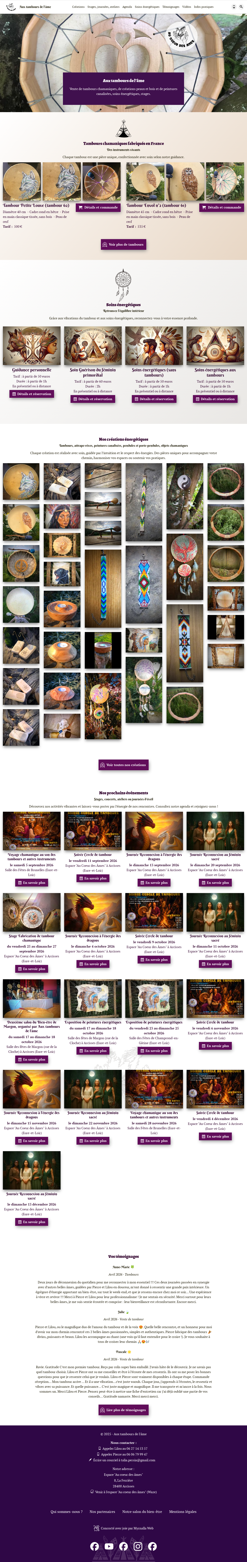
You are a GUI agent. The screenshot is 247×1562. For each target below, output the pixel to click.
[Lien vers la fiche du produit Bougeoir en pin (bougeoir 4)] (62, 691)
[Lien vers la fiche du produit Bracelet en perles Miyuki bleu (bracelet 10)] (103, 589)
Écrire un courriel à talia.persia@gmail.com (124, 1460)
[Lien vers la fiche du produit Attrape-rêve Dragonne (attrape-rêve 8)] (103, 706)
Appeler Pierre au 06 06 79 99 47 (124, 1454)
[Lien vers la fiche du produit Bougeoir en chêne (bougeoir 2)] (103, 650)
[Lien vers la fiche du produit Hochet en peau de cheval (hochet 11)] (103, 533)
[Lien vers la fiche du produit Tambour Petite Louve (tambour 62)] (21, 481)
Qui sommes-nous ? (66, 1511)
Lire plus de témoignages (126, 1410)
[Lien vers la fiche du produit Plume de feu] (62, 516)
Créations (78, 6)
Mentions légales (183, 1511)
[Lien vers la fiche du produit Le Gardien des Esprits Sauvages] (144, 640)
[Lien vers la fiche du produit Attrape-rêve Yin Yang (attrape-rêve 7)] (185, 496)
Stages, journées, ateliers (104, 6)
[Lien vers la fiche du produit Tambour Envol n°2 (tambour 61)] (21, 522)
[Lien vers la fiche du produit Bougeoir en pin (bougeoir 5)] (62, 609)
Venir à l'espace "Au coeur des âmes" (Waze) (126, 1492)
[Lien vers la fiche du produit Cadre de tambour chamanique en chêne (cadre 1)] (226, 563)
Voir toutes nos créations (126, 765)
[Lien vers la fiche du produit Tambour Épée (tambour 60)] (21, 563)
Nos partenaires (102, 1511)
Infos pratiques (204, 6)
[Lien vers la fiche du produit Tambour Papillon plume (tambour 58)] (21, 604)
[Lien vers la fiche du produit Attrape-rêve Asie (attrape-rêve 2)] (144, 690)
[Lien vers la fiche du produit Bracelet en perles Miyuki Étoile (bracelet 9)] (185, 643)
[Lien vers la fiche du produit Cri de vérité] (62, 574)
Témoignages (170, 6)
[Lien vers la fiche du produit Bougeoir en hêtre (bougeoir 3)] (62, 650)
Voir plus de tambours (126, 244)
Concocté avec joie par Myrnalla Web (127, 1528)
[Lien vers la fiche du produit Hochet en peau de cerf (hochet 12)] (103, 504)
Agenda (127, 6)
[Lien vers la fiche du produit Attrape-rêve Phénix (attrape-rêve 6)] (185, 567)
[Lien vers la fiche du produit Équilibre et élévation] (62, 545)
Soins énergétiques (147, 6)
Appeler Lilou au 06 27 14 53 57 (125, 1448)
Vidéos (186, 6)
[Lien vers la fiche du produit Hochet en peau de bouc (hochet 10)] (103, 475)
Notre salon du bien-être (142, 1511)
